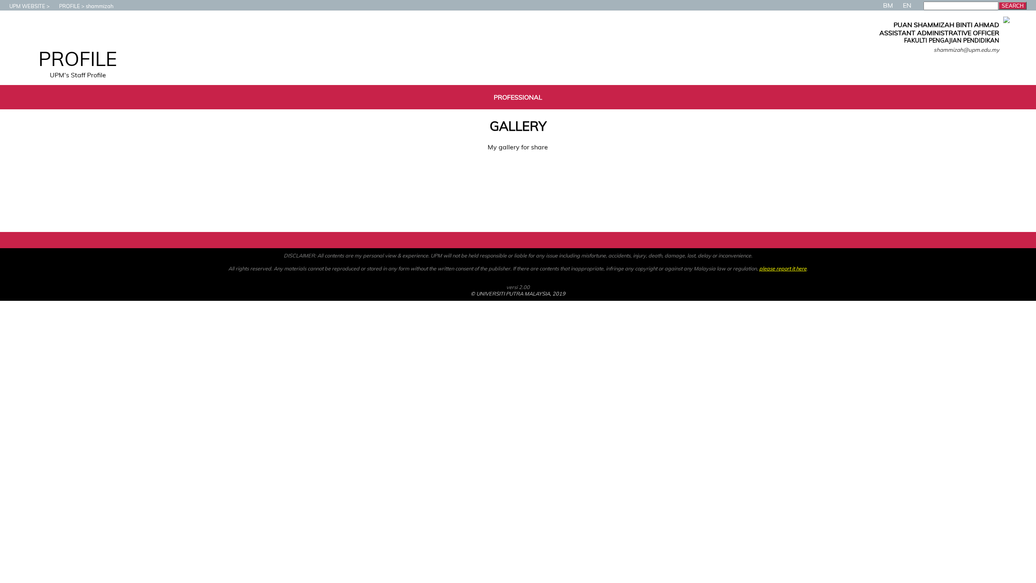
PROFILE (69, 6)
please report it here (783, 268)
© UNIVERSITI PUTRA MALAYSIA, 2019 (518, 293)
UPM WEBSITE (27, 6)
